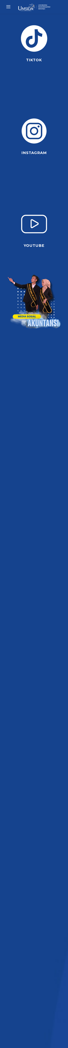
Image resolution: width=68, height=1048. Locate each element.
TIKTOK (34, 60)
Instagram (34, 153)
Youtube (34, 245)
